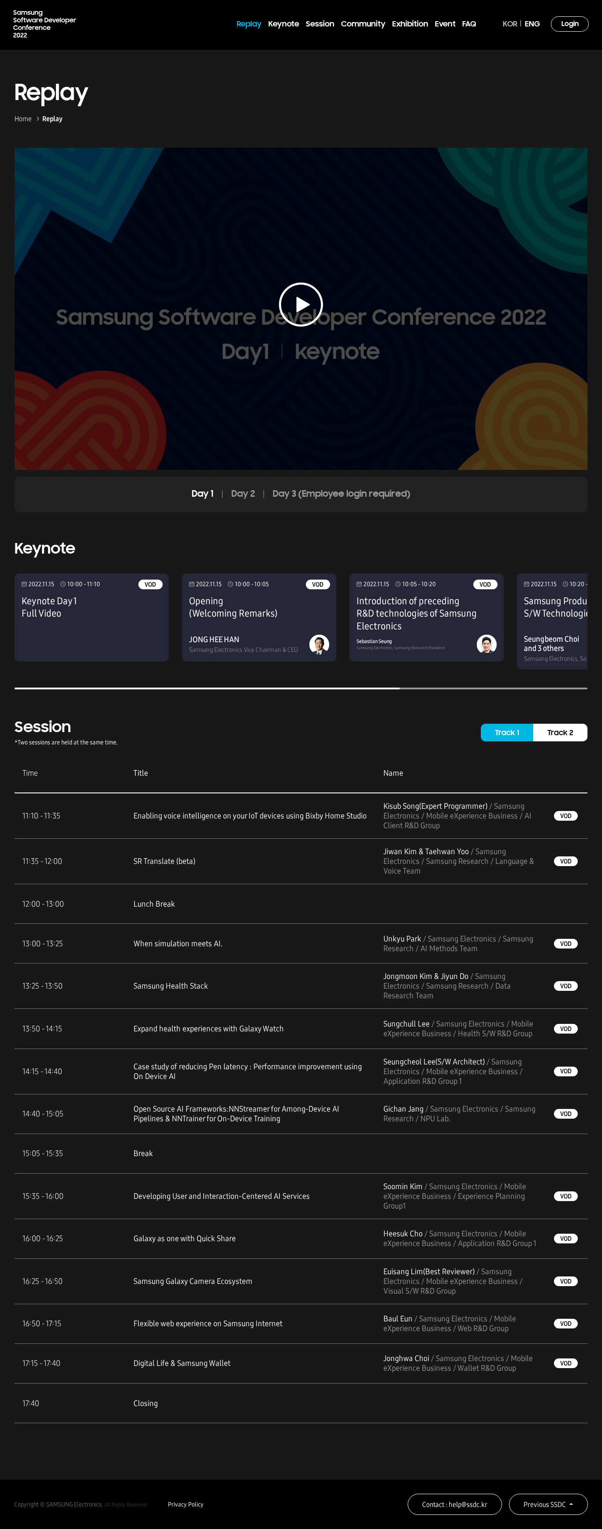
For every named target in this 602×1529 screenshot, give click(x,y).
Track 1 (507, 733)
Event (445, 24)
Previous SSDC (545, 1504)
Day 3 (341, 494)
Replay (249, 24)
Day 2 (243, 494)
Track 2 (560, 733)
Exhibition (410, 24)
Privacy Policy (186, 1504)
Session (320, 24)
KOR (510, 24)
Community (363, 24)
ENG (532, 24)
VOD (150, 584)
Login (570, 24)
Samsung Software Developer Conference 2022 (44, 24)
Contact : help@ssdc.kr (454, 1504)
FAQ (469, 24)
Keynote (283, 24)
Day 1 (203, 494)
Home (23, 119)
